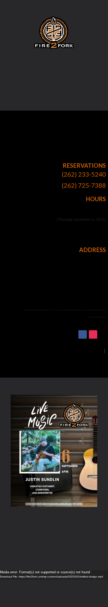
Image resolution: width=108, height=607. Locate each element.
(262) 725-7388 (84, 185)
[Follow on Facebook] (82, 334)
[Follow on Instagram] (93, 334)
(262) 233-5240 (84, 174)
